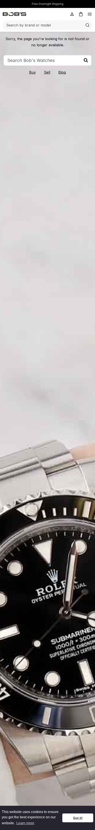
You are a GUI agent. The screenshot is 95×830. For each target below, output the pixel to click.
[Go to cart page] (80, 14)
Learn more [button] (25, 823)
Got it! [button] (78, 818)
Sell (47, 72)
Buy (32, 72)
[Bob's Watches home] (14, 14)
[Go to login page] (72, 14)
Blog (62, 72)
